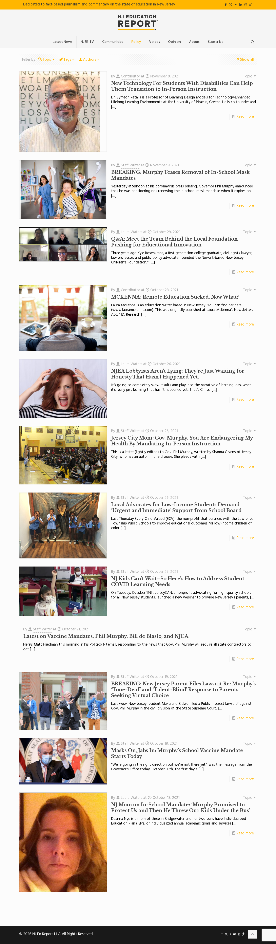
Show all (247, 60)
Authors (89, 60)
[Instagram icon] (245, 4)
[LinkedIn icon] (240, 4)
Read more (245, 117)
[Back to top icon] (252, 934)
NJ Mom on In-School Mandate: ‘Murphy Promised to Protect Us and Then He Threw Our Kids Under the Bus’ (180, 807)
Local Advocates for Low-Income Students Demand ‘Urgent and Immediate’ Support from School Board (176, 507)
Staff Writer (130, 165)
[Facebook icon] (225, 4)
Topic (47, 60)
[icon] (250, 4)
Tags (67, 60)
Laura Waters (131, 232)
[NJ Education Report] (138, 23)
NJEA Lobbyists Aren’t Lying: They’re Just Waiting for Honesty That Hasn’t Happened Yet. (177, 374)
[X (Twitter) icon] (230, 4)
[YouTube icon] (235, 4)
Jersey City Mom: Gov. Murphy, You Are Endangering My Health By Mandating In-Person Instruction (182, 441)
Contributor (130, 76)
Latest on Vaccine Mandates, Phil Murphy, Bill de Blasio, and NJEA (105, 636)
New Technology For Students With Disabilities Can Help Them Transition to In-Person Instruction (182, 86)
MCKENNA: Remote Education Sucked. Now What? (175, 297)
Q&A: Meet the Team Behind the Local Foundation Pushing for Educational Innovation (174, 242)
